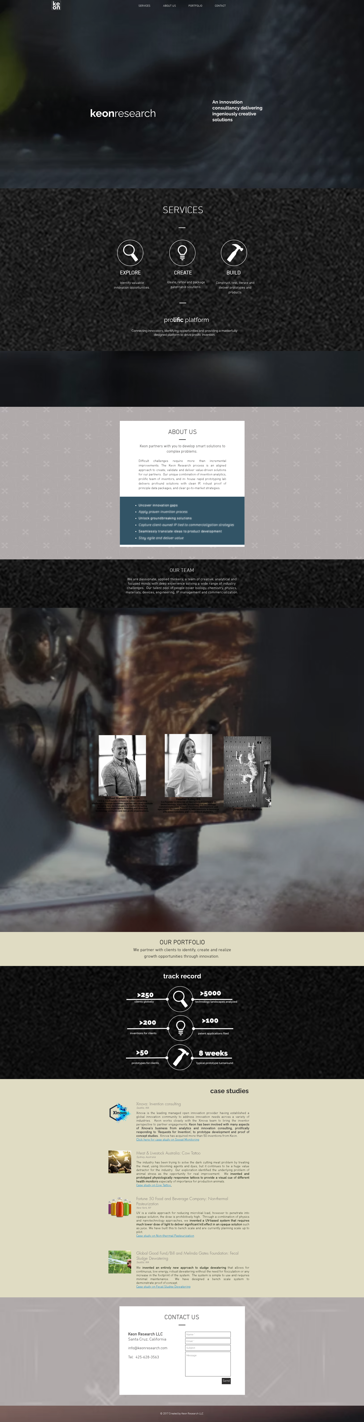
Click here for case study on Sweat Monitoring (167, 1140)
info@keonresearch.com (147, 1348)
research (123, 113)
